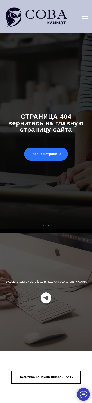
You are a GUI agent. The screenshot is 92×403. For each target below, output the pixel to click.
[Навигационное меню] (85, 17)
